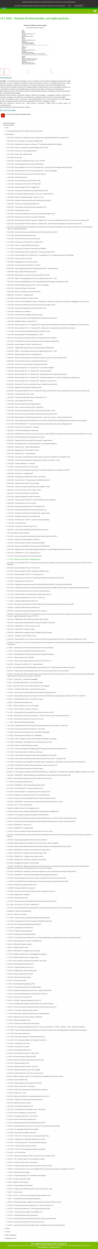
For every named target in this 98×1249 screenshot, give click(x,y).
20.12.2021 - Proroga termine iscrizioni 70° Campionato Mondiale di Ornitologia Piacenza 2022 (35, 578)
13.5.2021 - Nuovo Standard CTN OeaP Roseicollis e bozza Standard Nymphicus (30, 654)
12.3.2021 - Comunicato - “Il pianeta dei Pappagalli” (22, 679)
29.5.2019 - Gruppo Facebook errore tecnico (20, 967)
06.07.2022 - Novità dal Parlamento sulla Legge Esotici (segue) (26, 437)
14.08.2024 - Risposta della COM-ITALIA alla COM (22, 271)
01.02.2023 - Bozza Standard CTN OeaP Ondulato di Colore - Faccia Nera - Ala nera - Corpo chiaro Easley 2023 (39, 417)
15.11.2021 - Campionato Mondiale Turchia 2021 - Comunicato (26, 597)
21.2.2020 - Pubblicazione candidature (18, 894)
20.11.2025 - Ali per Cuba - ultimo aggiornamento (22, 151)
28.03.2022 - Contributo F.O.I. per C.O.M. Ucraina (21, 503)
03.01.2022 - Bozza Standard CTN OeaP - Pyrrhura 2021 (23, 568)
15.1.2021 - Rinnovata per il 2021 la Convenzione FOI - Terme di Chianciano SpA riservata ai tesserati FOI (38, 715)
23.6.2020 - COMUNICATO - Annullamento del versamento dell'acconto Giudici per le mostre (35, 801)
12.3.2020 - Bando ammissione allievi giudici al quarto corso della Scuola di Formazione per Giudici (36, 878)
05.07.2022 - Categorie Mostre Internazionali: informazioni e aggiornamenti (30, 440)
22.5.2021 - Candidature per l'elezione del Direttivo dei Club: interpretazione (30, 647)
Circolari (7, 1231)
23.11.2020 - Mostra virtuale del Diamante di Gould (22, 745)
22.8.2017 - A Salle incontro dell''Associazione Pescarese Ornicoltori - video (29, 1189)
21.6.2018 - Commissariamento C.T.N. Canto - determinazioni (25, 1073)
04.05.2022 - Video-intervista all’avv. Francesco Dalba (23, 483)
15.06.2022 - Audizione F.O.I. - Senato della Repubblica (23, 447)
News (7, 127)
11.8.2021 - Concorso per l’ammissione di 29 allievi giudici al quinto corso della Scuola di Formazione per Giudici (40, 604)
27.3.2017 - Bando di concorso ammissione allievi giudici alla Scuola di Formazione (31, 1218)
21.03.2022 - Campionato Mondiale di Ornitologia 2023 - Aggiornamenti (28, 513)
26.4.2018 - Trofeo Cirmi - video (16, 1093)
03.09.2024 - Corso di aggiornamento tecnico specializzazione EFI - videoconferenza (32, 268)
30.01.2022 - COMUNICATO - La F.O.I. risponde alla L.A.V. (23, 552)
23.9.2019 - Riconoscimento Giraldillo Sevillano (21, 934)
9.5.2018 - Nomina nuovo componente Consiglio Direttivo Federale (27, 1089)
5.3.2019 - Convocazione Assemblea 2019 (19, 997)
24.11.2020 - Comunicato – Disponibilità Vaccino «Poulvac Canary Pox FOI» (29, 742)
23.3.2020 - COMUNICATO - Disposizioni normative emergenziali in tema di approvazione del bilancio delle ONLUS (41, 871)
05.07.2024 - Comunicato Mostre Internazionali (21, 288)
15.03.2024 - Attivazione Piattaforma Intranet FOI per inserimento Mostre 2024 (31, 305)
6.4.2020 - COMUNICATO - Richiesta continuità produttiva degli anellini (28, 850)
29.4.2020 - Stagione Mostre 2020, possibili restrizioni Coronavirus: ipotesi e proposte (32, 843)
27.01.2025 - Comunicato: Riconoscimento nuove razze (23, 238)
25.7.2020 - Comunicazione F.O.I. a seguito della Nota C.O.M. (25, 788)
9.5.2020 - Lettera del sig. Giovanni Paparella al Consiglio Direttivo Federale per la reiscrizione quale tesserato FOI (41, 821)
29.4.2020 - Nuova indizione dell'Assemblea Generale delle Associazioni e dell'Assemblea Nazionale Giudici (39, 846)
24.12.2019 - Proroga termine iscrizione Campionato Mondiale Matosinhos (29, 921)
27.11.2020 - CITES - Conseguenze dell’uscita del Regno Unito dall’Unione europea (32, 738)
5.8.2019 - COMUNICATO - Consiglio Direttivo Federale (23, 951)
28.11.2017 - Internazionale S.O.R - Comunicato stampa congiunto (27, 1142)
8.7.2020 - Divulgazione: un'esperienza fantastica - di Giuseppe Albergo (28, 795)
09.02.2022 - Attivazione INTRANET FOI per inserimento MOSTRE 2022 (28, 546)
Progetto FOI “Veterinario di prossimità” (19, 911)
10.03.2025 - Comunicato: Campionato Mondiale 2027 (23, 204)
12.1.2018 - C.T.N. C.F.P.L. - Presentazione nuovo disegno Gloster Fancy (28, 1136)
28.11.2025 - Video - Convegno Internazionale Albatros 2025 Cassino (27, 147)
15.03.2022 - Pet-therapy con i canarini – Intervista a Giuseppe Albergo (28, 519)
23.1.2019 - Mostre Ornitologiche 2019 (19, 1020)
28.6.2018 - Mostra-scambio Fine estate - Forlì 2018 (22, 1066)
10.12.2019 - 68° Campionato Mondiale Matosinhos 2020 (24, 924)
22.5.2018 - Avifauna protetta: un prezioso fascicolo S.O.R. (24, 1083)
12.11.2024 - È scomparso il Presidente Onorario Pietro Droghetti (26, 248)
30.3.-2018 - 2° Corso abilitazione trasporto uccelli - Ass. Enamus (26, 1109)
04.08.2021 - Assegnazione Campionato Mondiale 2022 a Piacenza (27, 611)
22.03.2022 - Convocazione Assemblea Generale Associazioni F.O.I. (27, 509)
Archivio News (9, 134)
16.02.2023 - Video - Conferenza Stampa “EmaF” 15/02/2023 (25, 407)
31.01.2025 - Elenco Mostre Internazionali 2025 (21, 235)
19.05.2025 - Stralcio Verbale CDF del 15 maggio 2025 (23, 187)
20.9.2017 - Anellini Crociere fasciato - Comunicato (22, 1162)
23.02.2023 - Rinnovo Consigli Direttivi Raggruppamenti (24, 404)
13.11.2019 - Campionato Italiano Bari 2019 (20, 927)
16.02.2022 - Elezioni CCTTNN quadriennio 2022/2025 (23, 539)
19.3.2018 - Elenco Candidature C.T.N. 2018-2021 (21, 1112)
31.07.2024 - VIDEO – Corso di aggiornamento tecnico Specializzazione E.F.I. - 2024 (32, 278)
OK (69, 5)
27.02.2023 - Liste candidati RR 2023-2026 (20, 400)
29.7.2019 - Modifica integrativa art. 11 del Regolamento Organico (27, 954)
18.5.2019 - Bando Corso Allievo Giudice (19, 977)
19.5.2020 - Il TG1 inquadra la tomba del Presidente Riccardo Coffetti (28, 815)
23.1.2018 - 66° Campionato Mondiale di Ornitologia (22, 1129)
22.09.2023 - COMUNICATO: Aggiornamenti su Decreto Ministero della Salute (30, 348)
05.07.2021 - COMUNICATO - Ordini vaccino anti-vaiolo (23, 626)
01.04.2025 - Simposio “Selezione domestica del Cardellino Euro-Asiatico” (29, 200)
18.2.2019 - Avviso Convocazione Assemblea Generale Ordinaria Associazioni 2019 (31, 1007)
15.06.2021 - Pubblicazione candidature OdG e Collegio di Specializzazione (29, 632)
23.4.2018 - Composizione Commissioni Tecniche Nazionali (24, 1099)
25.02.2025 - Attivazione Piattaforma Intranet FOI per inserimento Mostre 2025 (31, 213)
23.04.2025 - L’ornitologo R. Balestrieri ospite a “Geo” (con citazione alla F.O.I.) (30, 194)
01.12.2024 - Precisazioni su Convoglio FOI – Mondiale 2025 (25, 242)
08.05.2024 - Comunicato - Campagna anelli (20, 295)
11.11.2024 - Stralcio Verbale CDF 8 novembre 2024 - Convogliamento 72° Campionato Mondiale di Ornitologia (40, 255)
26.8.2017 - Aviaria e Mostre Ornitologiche (20, 1185)
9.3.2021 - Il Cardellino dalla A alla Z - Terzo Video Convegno (25, 682)
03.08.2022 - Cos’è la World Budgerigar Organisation (22, 430)
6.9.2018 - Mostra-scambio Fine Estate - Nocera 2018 (23, 1053)
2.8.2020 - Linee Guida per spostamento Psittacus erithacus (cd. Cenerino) (29, 778)
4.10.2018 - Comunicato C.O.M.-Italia (18, 1046)
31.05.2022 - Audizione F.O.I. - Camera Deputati (21, 453)
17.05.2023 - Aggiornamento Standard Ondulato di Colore (24, 387)
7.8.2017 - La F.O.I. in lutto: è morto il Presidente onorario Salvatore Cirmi (29, 1195)
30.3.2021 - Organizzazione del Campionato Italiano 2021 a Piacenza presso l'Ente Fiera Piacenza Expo (38, 671)
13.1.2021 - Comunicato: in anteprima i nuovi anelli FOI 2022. (25, 719)
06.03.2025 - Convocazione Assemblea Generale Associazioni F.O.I (27, 207)
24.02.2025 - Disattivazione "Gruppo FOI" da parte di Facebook (26, 217)
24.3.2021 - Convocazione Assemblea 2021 (20, 702)
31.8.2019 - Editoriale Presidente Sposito (19, 944)
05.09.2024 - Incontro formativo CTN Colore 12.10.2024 (23, 265)
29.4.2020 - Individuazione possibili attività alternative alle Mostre (27, 840)
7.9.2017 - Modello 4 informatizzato (18, 1182)
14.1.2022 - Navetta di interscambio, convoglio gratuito (23, 559)
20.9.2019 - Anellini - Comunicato (17, 914)
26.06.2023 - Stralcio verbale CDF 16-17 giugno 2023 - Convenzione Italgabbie (30, 367)
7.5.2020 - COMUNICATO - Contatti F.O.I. (19, 824)
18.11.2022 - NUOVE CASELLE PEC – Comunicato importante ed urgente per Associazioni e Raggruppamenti (39, 424)
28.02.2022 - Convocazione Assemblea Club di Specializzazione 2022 (27, 529)
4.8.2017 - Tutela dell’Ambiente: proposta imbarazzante (24, 1198)
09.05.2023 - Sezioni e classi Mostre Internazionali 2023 (23, 291)
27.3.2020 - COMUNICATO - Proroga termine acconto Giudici (25, 856)
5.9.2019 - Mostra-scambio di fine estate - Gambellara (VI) (24, 941)
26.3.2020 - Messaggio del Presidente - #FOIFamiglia (23, 863)
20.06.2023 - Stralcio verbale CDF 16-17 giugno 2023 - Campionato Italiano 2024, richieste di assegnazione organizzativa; (43, 377)
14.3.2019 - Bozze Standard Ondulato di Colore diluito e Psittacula (27, 994)
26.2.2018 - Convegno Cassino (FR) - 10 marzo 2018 (22, 1116)
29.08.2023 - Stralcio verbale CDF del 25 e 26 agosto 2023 (24, 354)
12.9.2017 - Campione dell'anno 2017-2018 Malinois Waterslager (26, 1175)
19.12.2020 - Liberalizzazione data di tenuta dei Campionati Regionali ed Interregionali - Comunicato (37, 725)
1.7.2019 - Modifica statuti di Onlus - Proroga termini (23, 957)
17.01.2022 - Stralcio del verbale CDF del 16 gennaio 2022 (24, 556)
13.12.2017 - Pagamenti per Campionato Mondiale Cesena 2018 (26, 1139)
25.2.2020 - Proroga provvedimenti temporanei (21, 888)
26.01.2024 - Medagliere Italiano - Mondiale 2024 (22, 321)
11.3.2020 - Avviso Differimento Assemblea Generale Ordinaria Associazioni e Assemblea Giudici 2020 (37, 881)
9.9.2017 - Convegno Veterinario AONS (18, 1179)
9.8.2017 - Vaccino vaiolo (14, 1192)
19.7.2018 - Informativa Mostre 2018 (18, 1063)
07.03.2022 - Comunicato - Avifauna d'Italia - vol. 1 (22, 526)
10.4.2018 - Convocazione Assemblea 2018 (20, 1106)
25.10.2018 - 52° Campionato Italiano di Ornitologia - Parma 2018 (26, 1040)
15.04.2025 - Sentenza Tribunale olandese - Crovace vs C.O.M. (25, 197)
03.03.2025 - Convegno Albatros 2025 (18, 210)
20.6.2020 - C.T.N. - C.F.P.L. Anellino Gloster (19, 805)
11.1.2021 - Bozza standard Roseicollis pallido (20, 722)
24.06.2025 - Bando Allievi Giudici (17, 177)
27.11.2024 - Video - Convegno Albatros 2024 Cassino (23, 245)
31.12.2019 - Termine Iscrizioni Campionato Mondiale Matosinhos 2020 (28, 917)
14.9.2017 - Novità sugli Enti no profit (18, 1172)
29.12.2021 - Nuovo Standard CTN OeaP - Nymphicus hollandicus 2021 (28, 571)
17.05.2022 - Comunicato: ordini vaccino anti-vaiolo (22, 466)
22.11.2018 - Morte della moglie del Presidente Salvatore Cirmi (26, 1036)
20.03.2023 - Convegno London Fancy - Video (20, 394)
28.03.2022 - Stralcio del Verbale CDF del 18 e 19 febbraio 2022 (26, 506)
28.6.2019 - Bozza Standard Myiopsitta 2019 (20, 964)
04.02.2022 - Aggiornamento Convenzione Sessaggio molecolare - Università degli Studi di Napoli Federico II (39, 549)
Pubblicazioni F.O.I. (11, 1238)
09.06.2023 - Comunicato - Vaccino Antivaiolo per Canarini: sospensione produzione (32, 384)
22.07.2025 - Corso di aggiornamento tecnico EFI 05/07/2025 (25, 164)
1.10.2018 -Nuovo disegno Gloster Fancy (19, 1050)
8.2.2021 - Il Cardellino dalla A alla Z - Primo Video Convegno (25, 699)
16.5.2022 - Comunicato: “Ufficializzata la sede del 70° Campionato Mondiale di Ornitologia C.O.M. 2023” (38, 470)
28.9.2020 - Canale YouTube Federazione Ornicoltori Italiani (25, 768)
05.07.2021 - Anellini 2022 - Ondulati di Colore (21, 629)
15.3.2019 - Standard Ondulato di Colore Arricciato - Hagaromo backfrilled (29, 990)
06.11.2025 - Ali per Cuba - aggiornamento (19, 154)
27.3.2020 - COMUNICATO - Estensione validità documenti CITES (26, 859)
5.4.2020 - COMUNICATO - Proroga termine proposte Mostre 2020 (27, 853)
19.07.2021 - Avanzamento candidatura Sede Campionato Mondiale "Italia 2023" (31, 622)
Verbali (7, 1228)
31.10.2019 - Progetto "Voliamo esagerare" (20, 931)
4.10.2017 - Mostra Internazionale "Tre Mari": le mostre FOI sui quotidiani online (31, 1155)
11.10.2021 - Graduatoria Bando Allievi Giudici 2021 (22, 601)
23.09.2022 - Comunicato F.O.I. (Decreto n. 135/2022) (23, 427)
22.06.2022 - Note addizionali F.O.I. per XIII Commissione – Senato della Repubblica (32, 443)
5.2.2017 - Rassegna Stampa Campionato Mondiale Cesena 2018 (26, 1122)
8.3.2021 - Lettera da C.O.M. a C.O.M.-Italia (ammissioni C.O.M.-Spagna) (28, 686)
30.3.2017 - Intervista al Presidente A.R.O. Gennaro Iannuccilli (25, 1222)
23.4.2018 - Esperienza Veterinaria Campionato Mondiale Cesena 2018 (28, 1096)
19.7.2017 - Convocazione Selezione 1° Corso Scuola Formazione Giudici (28, 1208)
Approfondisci (79, 5)
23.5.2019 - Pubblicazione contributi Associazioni (22, 970)
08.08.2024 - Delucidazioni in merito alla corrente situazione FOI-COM (28, 275)
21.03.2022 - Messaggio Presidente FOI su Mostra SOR (23, 516)
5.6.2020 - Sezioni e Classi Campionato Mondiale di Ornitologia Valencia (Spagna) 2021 (33, 811)
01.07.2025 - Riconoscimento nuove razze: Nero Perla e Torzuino (26, 174)
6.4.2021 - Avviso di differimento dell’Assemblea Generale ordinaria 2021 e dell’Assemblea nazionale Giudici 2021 (41, 667)
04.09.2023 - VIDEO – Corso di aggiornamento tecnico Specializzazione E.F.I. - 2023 (32, 351)
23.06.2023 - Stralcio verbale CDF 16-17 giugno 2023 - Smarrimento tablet (29, 371)
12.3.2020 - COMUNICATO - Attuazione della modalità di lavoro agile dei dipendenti (32, 874)
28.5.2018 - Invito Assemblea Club (17, 1079)
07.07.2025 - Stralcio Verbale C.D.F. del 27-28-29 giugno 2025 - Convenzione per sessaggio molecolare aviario (39, 167)
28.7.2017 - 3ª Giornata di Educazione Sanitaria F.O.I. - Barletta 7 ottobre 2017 (30, 1205)
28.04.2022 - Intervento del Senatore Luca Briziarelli (22, 493)
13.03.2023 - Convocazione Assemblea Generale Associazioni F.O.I (27, 397)
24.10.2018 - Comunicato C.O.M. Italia (18, 1043)
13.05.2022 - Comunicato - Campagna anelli (20, 473)
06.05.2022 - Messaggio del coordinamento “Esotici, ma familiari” (26, 476)
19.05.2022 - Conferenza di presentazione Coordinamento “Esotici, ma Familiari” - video (33, 460)
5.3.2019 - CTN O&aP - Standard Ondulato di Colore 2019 (24, 1000)
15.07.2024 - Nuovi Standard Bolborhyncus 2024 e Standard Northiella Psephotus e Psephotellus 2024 (37, 281)
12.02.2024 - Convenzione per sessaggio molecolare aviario (25, 314)
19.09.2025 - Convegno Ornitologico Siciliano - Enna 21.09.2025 (26, 161)
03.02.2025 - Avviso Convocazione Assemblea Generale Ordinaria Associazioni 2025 (32, 232)
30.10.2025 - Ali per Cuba (14, 157)
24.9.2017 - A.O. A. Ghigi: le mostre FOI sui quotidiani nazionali (26, 1159)
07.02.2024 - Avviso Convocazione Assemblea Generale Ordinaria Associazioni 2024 (32, 318)
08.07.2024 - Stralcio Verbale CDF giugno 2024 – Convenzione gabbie (28, 285)
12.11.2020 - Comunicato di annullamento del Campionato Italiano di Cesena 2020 (32, 755)
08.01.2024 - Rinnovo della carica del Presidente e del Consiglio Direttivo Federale (32, 338)
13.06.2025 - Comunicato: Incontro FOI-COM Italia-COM (24, 184)
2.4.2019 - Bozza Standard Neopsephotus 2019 (21, 984)
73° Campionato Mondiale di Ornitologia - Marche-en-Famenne (24, 131)
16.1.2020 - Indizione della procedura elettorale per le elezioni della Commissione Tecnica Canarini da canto (39, 908)
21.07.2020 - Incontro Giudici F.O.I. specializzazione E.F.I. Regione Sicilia (28, 791)
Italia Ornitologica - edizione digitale (18, 533)
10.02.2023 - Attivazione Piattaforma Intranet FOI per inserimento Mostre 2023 (31, 410)
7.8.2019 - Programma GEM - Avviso (17, 947)
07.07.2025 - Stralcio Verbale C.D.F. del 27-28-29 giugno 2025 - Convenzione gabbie (32, 170)
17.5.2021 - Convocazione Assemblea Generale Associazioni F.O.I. (26, 651)
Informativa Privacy (54, 1247)
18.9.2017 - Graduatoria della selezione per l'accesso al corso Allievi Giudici (29, 1165)
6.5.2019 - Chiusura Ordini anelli (16, 980)
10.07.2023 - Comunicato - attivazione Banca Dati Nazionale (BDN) (27, 364)
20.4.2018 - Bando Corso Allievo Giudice (19, 1103)
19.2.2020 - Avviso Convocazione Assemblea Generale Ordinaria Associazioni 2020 (31, 901)
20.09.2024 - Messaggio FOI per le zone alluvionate (22, 262)
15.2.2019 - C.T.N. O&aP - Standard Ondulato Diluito (22, 1010)
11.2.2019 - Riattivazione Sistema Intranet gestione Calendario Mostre (28, 1013)
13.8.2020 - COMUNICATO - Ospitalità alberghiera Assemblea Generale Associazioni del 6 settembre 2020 (39, 775)
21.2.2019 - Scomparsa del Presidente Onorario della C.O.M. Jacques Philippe (30, 1003)
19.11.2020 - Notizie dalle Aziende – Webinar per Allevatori (25, 752)
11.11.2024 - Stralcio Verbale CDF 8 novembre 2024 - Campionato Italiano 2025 (31, 252)
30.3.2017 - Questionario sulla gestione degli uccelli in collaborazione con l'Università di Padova (36, 1225)
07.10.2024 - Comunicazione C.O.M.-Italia (19, 258)
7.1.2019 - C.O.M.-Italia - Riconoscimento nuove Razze (23, 1023)
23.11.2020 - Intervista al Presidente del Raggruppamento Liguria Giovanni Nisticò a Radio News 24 (37, 748)
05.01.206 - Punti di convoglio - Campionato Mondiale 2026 (25, 141)
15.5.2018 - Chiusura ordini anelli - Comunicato (21, 1086)
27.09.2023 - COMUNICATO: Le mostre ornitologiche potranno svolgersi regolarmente (33, 341)
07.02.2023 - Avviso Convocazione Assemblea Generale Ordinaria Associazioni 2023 (32, 414)
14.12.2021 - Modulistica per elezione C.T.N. (20, 581)
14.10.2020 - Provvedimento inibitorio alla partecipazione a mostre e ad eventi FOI (32, 765)
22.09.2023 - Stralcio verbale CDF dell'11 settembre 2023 (24, 344)
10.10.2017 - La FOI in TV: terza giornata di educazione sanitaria (26, 1149)
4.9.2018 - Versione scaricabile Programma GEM (21, 1056)
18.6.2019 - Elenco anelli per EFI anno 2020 (20, 974)
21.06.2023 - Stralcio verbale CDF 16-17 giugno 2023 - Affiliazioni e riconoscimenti (32, 381)
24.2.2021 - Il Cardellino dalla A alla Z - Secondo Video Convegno (26, 689)
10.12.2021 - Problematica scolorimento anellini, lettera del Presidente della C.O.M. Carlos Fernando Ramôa (39, 584)
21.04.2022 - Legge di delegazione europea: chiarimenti (24, 496)
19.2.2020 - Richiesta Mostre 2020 (17, 898)
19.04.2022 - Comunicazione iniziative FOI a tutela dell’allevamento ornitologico (31, 500)
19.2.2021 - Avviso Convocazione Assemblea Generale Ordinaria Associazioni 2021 (31, 692)
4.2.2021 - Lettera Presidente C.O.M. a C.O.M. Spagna (23, 705)
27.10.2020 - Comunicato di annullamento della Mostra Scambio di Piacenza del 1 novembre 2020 (36, 758)
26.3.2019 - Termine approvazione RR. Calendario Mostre (24, 987)
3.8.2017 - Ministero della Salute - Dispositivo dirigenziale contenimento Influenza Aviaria (34, 1202)
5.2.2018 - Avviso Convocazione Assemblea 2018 (21, 1119)
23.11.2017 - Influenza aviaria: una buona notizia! (21, 1146)
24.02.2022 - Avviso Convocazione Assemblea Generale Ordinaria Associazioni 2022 (32, 536)
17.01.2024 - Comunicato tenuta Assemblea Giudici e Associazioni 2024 (28, 331)
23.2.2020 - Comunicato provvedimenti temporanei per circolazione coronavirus (31, 891)
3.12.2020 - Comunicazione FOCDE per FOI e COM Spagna (24, 735)
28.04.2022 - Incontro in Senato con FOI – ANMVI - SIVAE (24, 490)
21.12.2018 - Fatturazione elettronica (18, 1033)
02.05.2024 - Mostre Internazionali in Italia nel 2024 (22, 298)
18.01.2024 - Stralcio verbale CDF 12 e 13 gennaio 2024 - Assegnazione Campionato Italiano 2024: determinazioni (41, 328)
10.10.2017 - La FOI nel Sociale (16, 1152)
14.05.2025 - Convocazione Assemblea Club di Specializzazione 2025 (27, 190)
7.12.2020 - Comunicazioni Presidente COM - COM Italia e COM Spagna (28, 732)
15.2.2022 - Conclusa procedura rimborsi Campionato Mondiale (26, 543)
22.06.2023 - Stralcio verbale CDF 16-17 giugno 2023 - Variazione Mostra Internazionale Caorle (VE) (37, 374)
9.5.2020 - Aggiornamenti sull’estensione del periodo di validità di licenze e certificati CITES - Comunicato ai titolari (42, 818)
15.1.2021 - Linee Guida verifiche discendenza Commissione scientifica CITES (30, 712)
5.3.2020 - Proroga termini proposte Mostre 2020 (22, 884)
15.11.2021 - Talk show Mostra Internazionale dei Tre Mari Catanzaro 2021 (29, 594)
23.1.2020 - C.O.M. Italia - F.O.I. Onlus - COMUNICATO (23, 904)
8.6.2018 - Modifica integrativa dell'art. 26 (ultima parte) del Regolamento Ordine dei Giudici (35, 1076)
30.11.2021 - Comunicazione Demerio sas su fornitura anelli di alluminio (28, 591)
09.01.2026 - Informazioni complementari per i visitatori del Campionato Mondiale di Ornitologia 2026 (38, 137)
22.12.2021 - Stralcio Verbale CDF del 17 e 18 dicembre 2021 (25, 574)
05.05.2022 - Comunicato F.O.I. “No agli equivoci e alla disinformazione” (28, 480)
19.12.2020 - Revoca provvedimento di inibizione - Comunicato (26, 729)
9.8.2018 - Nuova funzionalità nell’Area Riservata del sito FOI (25, 1060)
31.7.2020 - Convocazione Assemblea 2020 (20, 781)
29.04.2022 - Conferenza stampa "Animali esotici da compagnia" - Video (28, 486)
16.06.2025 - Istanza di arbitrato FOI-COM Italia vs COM (23, 180)
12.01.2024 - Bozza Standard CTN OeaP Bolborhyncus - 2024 (25, 334)
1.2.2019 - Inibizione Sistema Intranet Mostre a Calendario (24, 1017)
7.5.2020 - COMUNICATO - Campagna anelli (20, 828)
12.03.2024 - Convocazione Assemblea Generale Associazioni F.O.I (27, 308)
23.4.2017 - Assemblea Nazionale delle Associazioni (22, 1215)
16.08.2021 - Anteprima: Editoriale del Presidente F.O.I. (23, 607)
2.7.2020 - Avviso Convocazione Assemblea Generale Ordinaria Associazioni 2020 (31, 798)
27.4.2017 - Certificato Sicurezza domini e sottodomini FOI (24, 1212)
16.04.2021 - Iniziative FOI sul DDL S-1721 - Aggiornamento (25, 664)
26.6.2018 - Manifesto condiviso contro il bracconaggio (23, 1069)
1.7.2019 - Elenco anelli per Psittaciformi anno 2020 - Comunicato (27, 960)
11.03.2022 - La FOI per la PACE (16, 523)
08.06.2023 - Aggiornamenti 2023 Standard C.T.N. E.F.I (23, 450)
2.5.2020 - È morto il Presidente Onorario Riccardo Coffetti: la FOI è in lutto (30, 831)
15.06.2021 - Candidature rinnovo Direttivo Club (21, 636)
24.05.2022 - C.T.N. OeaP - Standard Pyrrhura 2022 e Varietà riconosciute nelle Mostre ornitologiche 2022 (38, 457)
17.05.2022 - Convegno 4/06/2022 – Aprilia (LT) (21, 463)
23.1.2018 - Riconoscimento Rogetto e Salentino (21, 1132)
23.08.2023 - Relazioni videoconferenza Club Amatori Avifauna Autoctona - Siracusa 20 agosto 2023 (37, 357)
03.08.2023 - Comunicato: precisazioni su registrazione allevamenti (27, 361)
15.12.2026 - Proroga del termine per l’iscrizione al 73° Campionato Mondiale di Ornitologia (34, 144)
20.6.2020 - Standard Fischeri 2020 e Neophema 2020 (23, 808)
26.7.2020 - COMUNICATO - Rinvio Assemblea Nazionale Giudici (26, 785)
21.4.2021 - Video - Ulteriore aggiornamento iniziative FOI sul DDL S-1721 (29, 661)
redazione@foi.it (43, 1247)
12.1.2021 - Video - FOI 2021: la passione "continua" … (23, 709)
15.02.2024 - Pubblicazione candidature (19, 311)
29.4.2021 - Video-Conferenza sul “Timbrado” (20, 657)
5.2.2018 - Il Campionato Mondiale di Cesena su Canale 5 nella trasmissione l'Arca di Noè (33, 1126)
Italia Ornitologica (10, 1235)
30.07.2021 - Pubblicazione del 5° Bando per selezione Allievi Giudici (27, 619)
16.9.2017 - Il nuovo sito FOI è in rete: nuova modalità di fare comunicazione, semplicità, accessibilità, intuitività (40, 1169)
